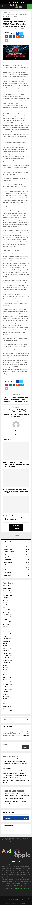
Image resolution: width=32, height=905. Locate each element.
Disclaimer (14, 903)
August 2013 (6, 691)
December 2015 (7, 634)
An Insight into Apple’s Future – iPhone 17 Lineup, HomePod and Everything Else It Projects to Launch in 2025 (17, 796)
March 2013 (6, 703)
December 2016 (7, 614)
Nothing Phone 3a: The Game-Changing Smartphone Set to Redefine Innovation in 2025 (16, 464)
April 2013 (5, 701)
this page (26, 735)
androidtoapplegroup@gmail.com (19, 888)
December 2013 (7, 682)
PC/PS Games (8, 572)
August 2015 (6, 641)
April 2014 (5, 672)
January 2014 (6, 679)
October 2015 (6, 636)
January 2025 (6, 590)
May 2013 (5, 699)
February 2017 (7, 609)
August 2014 (6, 662)
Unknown (7, 801)
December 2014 (7, 653)
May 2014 (5, 670)
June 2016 (6, 624)
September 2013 (7, 689)
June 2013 (6, 696)
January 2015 (6, 650)
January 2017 (6, 612)
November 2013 (7, 684)
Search (5, 744)
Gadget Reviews (7, 562)
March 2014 (6, 675)
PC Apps (8, 18)
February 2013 (7, 706)
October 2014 (6, 658)
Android (5, 546)
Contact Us (22, 903)
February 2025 (7, 588)
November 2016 (7, 617)
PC (3, 567)
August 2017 (6, 597)
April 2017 (5, 605)
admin (5, 28)
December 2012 (7, 711)
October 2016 (6, 619)
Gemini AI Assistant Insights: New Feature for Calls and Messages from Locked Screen (15, 491)
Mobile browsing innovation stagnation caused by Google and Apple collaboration (14, 517)
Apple (4, 554)
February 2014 (7, 677)
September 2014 (7, 660)
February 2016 (7, 629)
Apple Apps (7, 557)
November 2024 (7, 595)
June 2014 (6, 667)
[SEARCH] (27, 719)
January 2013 (6, 708)
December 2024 (7, 593)
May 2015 (5, 646)
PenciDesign (20, 899)
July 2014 (5, 665)
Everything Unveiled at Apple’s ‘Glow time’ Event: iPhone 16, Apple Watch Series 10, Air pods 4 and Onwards (16, 413)
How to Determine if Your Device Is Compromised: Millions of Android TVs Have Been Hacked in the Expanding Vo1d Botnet (15, 761)
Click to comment (16, 527)
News (4, 18)
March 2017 (6, 607)
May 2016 (5, 626)
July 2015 (5, 643)
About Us (8, 903)
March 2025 (6, 585)
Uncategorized (7, 575)
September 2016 (7, 622)
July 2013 (5, 694)
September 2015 (7, 638)
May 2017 (5, 602)
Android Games (9, 551)
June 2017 (6, 600)
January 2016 (6, 631)
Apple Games (8, 559)
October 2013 (6, 687)
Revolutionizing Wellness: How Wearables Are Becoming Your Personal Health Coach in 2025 (16, 399)
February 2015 (7, 648)
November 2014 (7, 655)
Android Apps (8, 549)
